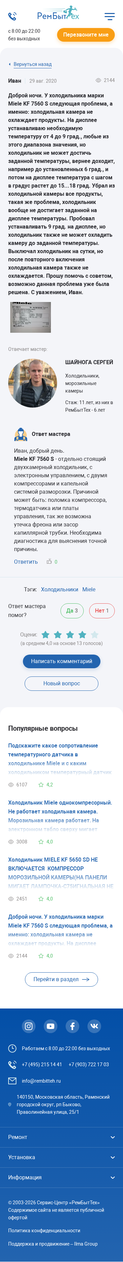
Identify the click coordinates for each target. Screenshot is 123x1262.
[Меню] (110, 16)
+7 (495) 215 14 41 (42, 1064)
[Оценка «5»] (95, 635)
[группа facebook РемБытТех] (72, 1026)
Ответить (26, 562)
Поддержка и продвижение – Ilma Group (53, 1244)
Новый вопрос (61, 683)
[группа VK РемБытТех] (94, 1026)
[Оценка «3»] (70, 635)
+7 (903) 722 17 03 (89, 1064)
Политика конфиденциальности (44, 1230)
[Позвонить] (12, 18)
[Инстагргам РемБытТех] (29, 1026)
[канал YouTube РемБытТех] (50, 1026)
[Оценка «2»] (58, 635)
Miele (88, 589)
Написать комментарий (61, 661)
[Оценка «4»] (82, 635)
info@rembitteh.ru (41, 1081)
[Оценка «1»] (45, 635)
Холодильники (59, 589)
